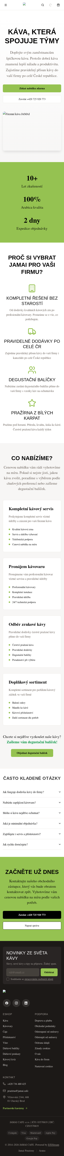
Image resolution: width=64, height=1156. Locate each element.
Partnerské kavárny (13, 1108)
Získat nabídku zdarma (32, 88)
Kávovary (8, 1026)
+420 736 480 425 (16, 1084)
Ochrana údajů (42, 1042)
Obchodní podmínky (45, 1026)
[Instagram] (16, 1003)
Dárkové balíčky (11, 1048)
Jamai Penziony (26, 1150)
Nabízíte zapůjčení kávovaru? (19, 802)
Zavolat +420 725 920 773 (32, 99)
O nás (38, 1053)
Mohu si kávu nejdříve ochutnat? (21, 813)
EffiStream (53, 1144)
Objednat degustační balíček (32, 753)
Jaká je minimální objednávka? (20, 823)
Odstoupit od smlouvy (46, 1037)
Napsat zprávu (32, 925)
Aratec (42, 1150)
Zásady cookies (42, 1048)
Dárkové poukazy (11, 1053)
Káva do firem (42, 1059)
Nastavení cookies (44, 1066)
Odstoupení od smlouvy (47, 1031)
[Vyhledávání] (42, 5)
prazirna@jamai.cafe (17, 1090)
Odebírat (49, 972)
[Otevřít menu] (5, 5)
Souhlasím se (32, 979)
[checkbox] (7, 979)
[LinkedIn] (26, 1003)
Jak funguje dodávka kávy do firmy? (23, 792)
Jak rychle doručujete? (15, 844)
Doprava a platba (43, 1020)
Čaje (5, 1031)
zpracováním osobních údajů (39, 979)
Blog (5, 1065)
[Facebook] (7, 1003)
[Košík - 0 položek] (58, 5)
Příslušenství (9, 1037)
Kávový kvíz (9, 1059)
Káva (5, 1020)
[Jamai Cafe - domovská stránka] (32, 993)
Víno (5, 1042)
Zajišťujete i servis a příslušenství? (22, 834)
